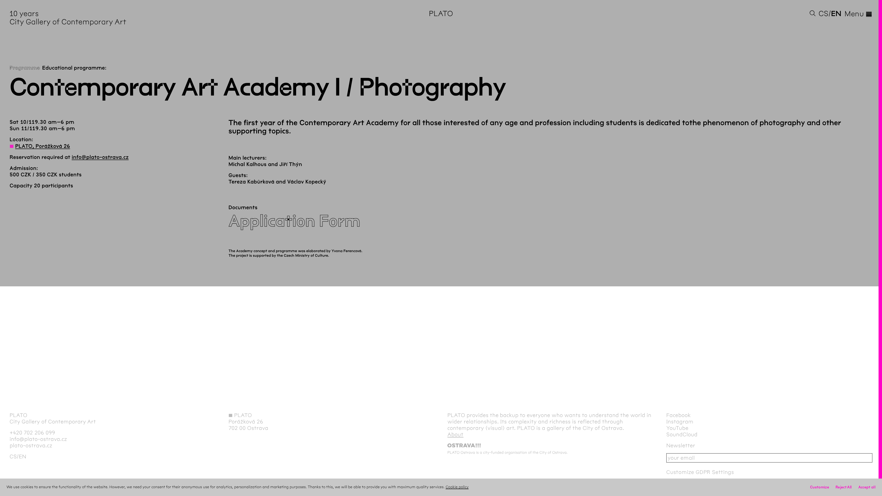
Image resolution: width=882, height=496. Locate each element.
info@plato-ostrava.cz (100, 157)
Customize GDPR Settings (700, 472)
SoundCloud (682, 434)
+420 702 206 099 (32, 433)
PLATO (441, 14)
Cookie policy (457, 487)
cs (823, 14)
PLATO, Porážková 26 (42, 146)
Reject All (844, 487)
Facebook (678, 415)
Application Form (294, 221)
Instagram (679, 422)
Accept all (867, 487)
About (455, 434)
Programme (25, 68)
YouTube (677, 428)
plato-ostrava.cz (31, 445)
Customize (819, 487)
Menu (858, 14)
